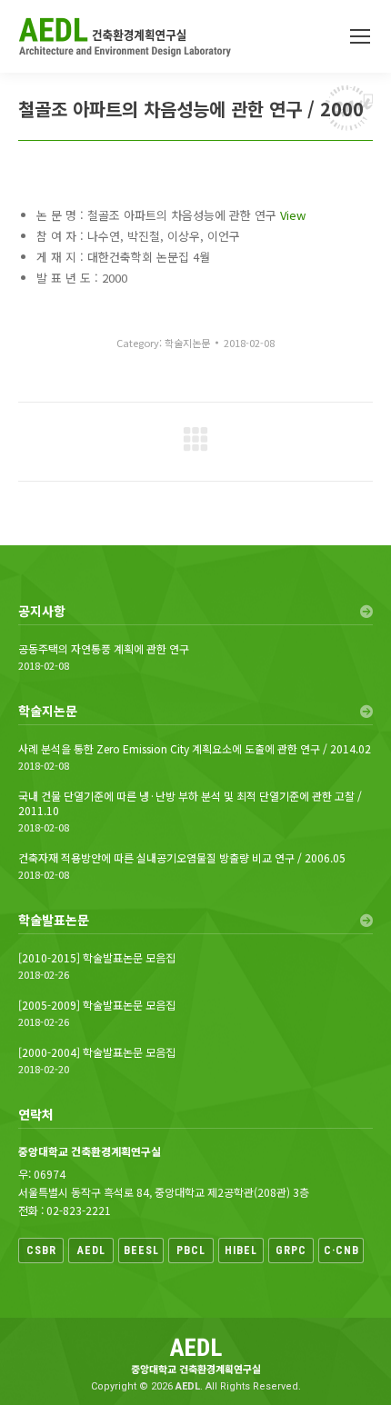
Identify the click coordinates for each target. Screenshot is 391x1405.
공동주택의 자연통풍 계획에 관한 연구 (103, 649)
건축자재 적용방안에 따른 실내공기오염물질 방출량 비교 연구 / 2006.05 (182, 858)
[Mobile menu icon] (360, 36)
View (293, 215)
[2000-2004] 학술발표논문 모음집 (96, 1052)
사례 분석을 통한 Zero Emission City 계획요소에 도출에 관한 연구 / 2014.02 (194, 749)
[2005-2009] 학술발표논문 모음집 (96, 1005)
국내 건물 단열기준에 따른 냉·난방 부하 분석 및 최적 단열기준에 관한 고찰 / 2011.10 (190, 803)
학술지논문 (187, 342)
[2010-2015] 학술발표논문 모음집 (96, 958)
